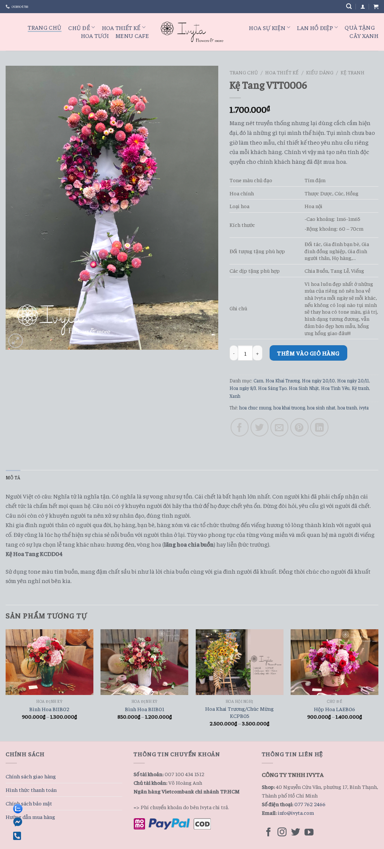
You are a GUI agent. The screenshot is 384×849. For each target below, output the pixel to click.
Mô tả (13, 477)
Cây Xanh (364, 35)
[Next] (378, 684)
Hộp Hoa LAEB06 (334, 708)
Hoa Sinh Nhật (304, 388)
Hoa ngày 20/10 (318, 381)
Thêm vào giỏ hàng (308, 353)
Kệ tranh (352, 72)
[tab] (13, 477)
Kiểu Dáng (319, 72)
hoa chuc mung (255, 408)
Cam (258, 381)
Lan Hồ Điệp (315, 27)
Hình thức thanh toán (31, 789)
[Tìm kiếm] (349, 6)
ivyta (364, 408)
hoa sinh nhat (321, 408)
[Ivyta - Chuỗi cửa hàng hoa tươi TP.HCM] (192, 31)
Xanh (235, 396)
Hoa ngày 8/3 (243, 388)
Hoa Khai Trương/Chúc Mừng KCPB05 (239, 712)
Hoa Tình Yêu (335, 388)
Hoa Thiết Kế (121, 27)
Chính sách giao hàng (31, 776)
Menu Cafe (132, 35)
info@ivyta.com (296, 812)
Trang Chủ (45, 27)
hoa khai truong (289, 408)
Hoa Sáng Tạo (272, 388)
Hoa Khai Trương (283, 381)
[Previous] (6, 684)
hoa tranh (347, 408)
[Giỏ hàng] (376, 6)
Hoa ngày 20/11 (353, 381)
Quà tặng (360, 27)
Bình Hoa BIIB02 (49, 708)
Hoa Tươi (95, 35)
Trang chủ (244, 72)
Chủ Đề (79, 27)
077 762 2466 (310, 804)
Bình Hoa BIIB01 (144, 708)
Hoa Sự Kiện (267, 27)
